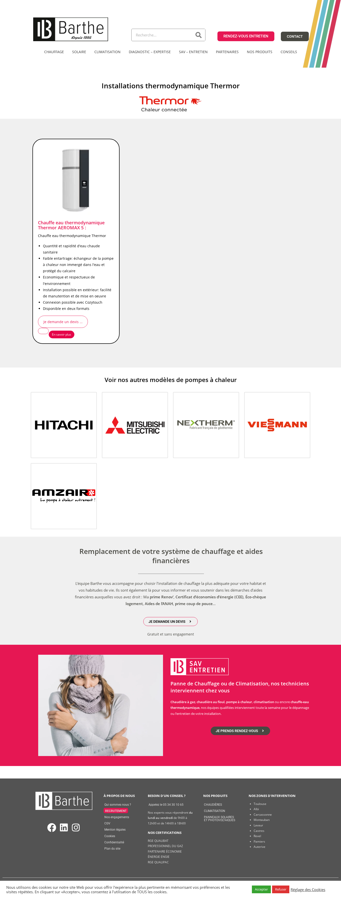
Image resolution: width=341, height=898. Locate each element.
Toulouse (260, 804)
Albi (256, 809)
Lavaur (258, 825)
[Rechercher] (199, 35)
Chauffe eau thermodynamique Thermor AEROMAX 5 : (71, 225)
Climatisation (107, 51)
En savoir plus (61, 334)
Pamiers (259, 841)
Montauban (262, 820)
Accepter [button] (261, 889)
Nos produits (259, 51)
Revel (257, 836)
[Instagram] (75, 827)
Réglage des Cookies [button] (308, 889)
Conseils (289, 51)
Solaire (79, 51)
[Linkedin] (63, 827)
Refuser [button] (280, 889)
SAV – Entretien (193, 51)
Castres (259, 831)
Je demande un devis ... (63, 321)
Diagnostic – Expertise (150, 51)
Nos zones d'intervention (272, 795)
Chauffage (54, 51)
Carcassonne (263, 814)
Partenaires (227, 51)
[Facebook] (51, 827)
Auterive (259, 847)
